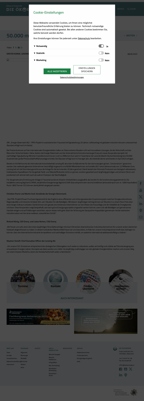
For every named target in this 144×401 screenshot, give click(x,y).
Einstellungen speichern (87, 69)
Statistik (40, 53)
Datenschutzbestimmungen (72, 77)
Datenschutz (84, 38)
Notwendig (41, 46)
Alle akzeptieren (57, 71)
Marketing (41, 60)
